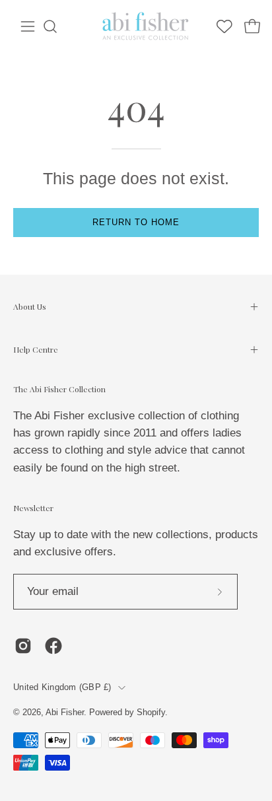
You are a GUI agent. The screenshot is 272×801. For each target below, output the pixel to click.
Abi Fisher (65, 712)
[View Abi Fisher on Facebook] (53, 646)
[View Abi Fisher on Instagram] (23, 646)
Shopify (151, 712)
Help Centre (35, 349)
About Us (29, 306)
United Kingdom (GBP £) (62, 687)
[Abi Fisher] (146, 26)
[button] (50, 26)
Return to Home (135, 222)
